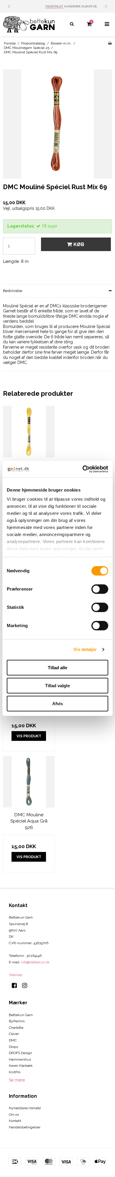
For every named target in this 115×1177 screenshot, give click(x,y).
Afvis (57, 703)
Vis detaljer (85, 649)
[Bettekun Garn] (29, 24)
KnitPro (14, 1072)
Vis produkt (29, 736)
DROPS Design (20, 1053)
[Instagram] (26, 985)
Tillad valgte (57, 685)
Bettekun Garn (21, 1015)
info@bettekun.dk (35, 962)
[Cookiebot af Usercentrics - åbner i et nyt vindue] (82, 469)
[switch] (99, 589)
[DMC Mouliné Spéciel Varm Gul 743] (29, 431)
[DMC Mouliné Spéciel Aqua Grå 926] (29, 781)
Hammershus (20, 1059)
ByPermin (17, 1021)
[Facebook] (16, 985)
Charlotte (16, 1028)
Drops (13, 1047)
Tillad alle (57, 667)
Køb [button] (78, 244)
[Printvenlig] (110, 43)
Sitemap (15, 975)
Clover (14, 1034)
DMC (13, 1040)
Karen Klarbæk (21, 1066)
